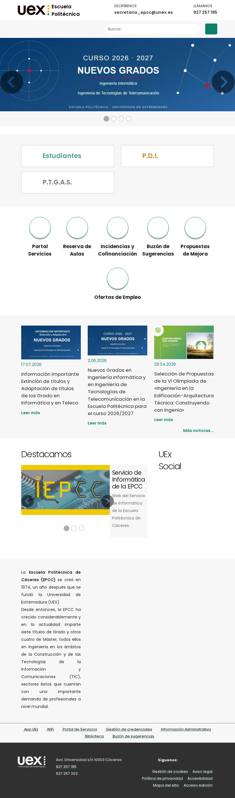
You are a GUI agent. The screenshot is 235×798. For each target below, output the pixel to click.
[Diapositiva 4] (129, 119)
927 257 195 (205, 12)
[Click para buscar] (195, 29)
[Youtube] (210, 455)
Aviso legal (203, 771)
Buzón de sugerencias (133, 736)
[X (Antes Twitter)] (197, 455)
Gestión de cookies (170, 771)
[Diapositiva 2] (114, 119)
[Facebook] (190, 455)
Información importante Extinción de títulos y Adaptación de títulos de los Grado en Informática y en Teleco (50, 388)
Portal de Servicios (79, 729)
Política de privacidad (162, 778)
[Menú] (211, 29)
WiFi (50, 729)
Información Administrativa (185, 729)
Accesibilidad (200, 778)
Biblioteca (94, 736)
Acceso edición (198, 785)
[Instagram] (204, 455)
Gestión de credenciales (128, 729)
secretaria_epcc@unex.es (143, 12)
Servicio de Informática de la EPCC (128, 479)
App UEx (30, 729)
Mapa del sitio (166, 785)
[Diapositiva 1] (106, 119)
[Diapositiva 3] (121, 119)
